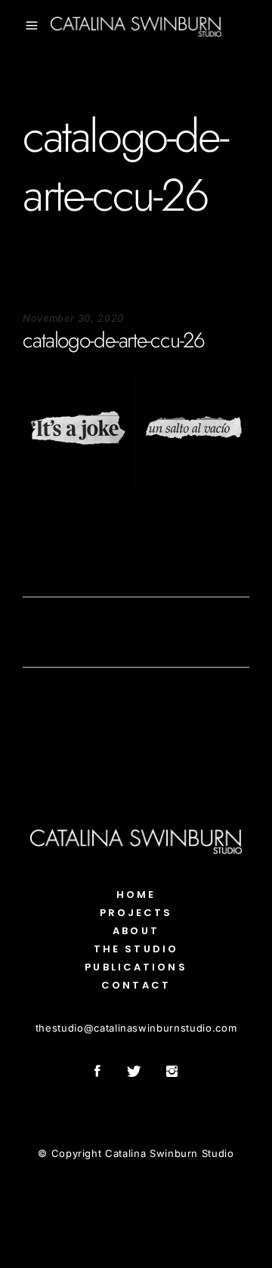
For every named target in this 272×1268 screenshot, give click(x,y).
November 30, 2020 (73, 318)
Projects (136, 912)
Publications (136, 967)
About (136, 931)
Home (136, 894)
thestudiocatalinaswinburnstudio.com (136, 1028)
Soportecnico (55, 532)
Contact (136, 985)
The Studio (136, 949)
